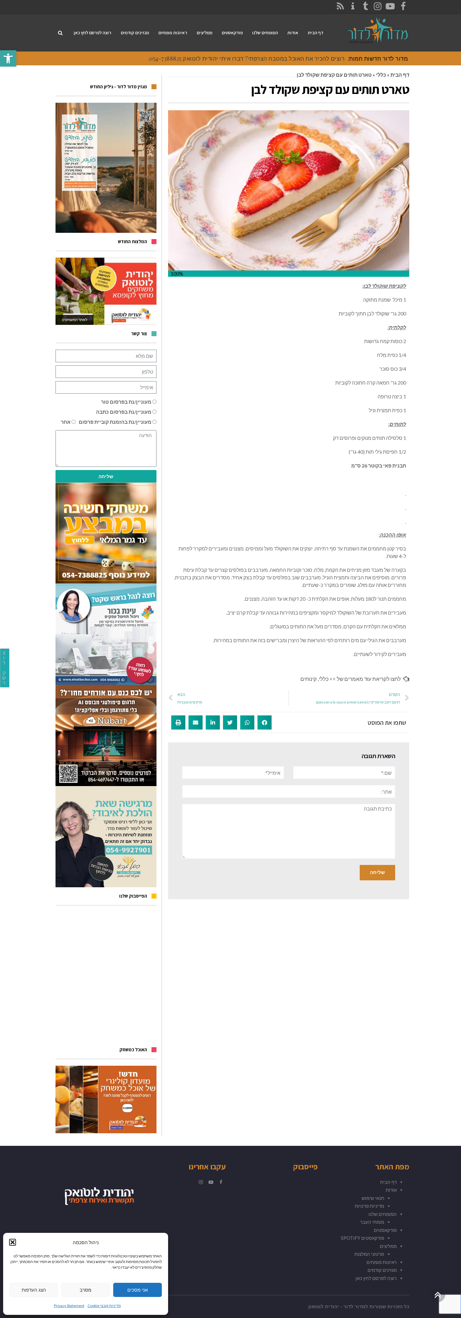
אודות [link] (391, 1190)
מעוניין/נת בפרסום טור (126, 402)
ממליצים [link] (388, 1246)
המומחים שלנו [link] (382, 1214)
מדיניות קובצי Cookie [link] (104, 1305)
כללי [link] (381, 75)
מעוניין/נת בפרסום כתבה (123, 412)
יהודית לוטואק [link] (323, 1307)
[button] (12, 1242)
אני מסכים (137, 1290)
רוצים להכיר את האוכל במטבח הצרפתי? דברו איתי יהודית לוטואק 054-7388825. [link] (246, 58)
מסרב (85, 1290)
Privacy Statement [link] (69, 1305)
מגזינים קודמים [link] (382, 1270)
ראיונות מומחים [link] (382, 1262)
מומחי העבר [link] (372, 1222)
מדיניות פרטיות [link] (369, 1206)
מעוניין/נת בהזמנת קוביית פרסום (115, 422)
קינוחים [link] (308, 678)
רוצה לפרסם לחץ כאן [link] (376, 1278)
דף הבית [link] (399, 75)
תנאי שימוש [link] (373, 1198)
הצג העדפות (34, 1290)
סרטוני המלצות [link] (369, 1254)
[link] (8, 58)
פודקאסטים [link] (385, 1230)
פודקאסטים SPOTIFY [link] (362, 1238)
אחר (66, 422)
